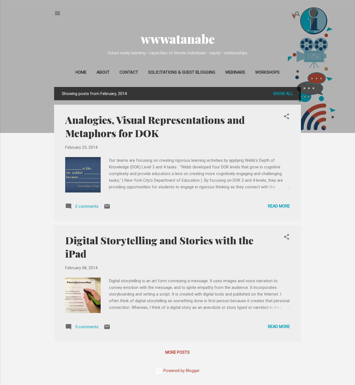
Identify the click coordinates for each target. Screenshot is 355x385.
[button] (286, 117)
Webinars (235, 72)
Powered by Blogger (181, 370)
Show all (283, 93)
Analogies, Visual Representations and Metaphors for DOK (155, 126)
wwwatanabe (178, 38)
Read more (279, 206)
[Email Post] (107, 208)
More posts (177, 352)
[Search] (297, 15)
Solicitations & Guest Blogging (181, 72)
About (103, 72)
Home (81, 72)
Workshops (267, 72)
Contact (129, 72)
